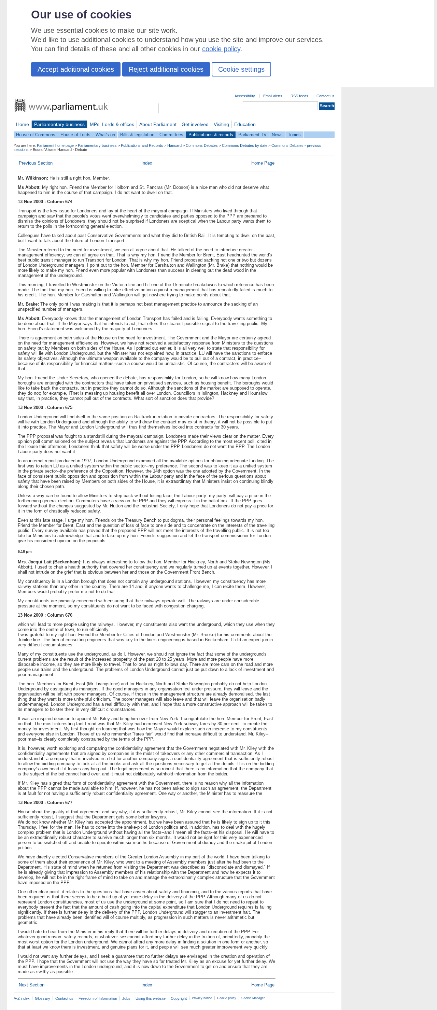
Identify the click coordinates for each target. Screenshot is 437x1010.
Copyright (179, 998)
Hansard (174, 145)
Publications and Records (142, 145)
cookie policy (221, 49)
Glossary (42, 998)
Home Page (262, 163)
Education (245, 124)
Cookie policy (226, 998)
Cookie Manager (253, 998)
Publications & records (210, 134)
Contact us (325, 96)
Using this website (151, 998)
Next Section (31, 984)
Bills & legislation (137, 134)
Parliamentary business (59, 124)
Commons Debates (202, 145)
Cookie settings (241, 69)
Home (22, 124)
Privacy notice (202, 998)
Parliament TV (252, 134)
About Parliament (158, 124)
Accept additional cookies (76, 69)
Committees (171, 134)
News (277, 134)
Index (146, 163)
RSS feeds (299, 96)
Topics (294, 134)
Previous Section (36, 163)
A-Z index (22, 998)
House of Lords (75, 134)
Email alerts (272, 96)
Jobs (126, 998)
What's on (105, 134)
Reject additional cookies (166, 69)
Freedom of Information (98, 998)
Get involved (195, 124)
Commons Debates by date (244, 145)
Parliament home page (55, 145)
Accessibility (245, 96)
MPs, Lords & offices (112, 124)
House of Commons (35, 134)
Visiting (221, 124)
